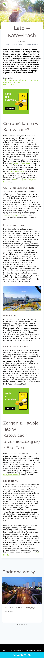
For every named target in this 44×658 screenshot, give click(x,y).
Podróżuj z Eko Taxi (11, 82)
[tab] (17, 624)
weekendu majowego (13, 215)
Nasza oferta (8, 84)
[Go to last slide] (5, 600)
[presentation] (22, 590)
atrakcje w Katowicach (21, 163)
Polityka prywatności (33, 651)
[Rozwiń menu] (39, 4)
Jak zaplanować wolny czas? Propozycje (20, 80)
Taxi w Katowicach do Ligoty (20, 607)
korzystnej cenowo (11, 475)
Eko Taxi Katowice (16, 171)
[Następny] (38, 600)
